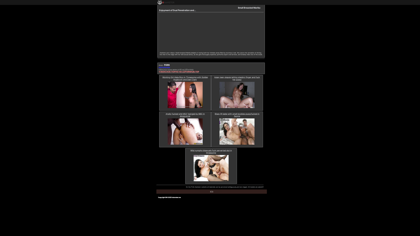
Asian (161, 65)
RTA (211, 192)
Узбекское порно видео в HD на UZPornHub (176, 70)
